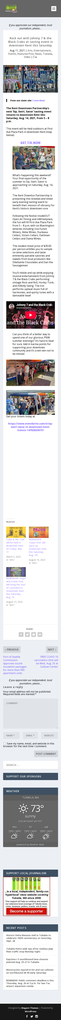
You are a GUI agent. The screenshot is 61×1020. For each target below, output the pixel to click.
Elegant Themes (29, 1008)
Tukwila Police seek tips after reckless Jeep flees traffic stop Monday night (29, 950)
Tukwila (47, 54)
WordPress (30, 1011)
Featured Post (25, 54)
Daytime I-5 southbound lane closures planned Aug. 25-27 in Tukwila (27, 961)
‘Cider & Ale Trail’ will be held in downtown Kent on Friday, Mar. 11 (15, 545)
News (38, 54)
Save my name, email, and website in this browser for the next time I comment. (28, 745)
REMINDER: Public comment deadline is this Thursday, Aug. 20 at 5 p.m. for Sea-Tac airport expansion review (30, 983)
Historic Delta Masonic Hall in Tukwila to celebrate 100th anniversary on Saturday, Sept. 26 (29, 938)
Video (27, 57)
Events (12, 54)
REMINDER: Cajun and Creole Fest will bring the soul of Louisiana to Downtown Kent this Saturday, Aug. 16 (16, 588)
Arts (30, 50)
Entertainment (42, 50)
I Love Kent (38, 100)
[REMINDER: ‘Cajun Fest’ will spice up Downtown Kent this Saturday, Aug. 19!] (39, 532)
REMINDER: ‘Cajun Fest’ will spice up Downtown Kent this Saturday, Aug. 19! (38, 547)
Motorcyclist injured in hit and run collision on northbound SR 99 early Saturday (29, 971)
